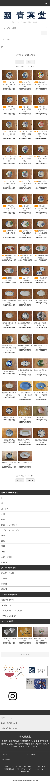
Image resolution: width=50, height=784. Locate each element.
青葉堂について (7, 600)
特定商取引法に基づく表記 (11, 769)
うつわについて (7, 605)
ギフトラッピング (8, 616)
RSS (22, 771)
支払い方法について (16, 766)
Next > (30, 62)
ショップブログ (41, 769)
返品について (41, 766)
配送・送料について (30, 766)
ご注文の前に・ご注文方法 (12, 611)
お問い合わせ (5, 759)
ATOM (27, 771)
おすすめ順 (19, 55)
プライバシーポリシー (27, 769)
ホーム (4, 39)
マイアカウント (6, 754)
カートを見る (30, 754)
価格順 (27, 55)
